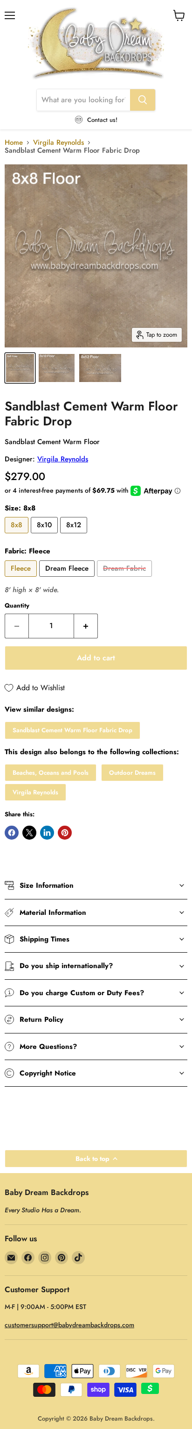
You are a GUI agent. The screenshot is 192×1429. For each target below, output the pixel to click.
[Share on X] (29, 833)
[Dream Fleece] (68, 579)
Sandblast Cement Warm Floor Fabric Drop (72, 730)
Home (14, 143)
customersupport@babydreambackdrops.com (69, 1325)
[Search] (142, 100)
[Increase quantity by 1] (86, 626)
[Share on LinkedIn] (47, 833)
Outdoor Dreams (132, 772)
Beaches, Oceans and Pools (51, 772)
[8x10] (45, 536)
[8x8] (18, 536)
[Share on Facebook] (12, 833)
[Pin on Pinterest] (65, 833)
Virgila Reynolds (58, 143)
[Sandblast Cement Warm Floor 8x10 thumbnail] (56, 368)
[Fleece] (22, 579)
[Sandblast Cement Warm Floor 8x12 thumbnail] (100, 368)
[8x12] (74, 536)
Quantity (17, 605)
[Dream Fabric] (125, 579)
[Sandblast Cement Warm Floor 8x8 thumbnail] (20, 368)
